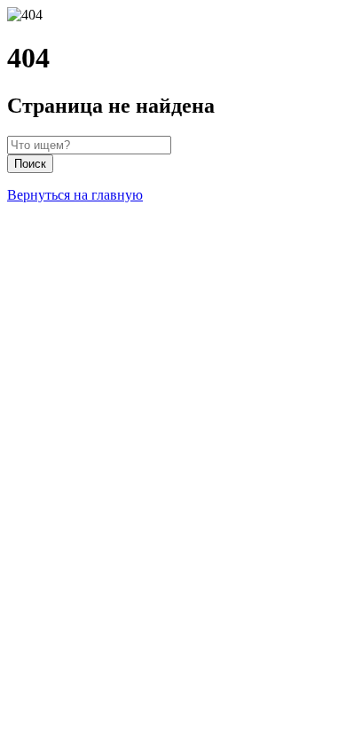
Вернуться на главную (75, 194)
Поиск (30, 163)
